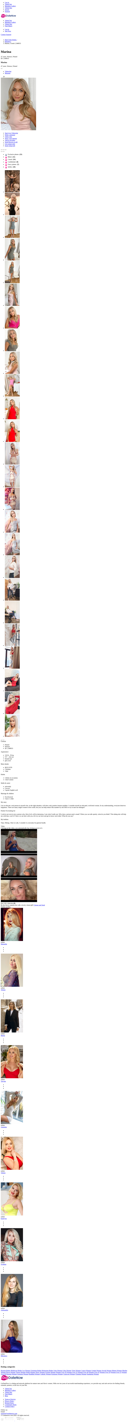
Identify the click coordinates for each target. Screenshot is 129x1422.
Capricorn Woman (69, 1374)
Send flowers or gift (11, 142)
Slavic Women (40, 1372)
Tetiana (3, 990)
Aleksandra (4, 1310)
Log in (7, 2)
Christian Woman (80, 1374)
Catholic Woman (45, 1374)
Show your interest (11, 138)
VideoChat (8, 1388)
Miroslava (4, 1356)
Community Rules (10, 1405)
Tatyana (3, 1081)
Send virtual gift (10, 146)
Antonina (4, 1127)
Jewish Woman (107, 1370)
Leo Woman (26, 1370)
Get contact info (10, 144)
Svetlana (3, 1264)
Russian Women (11, 1374)
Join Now (8, 31)
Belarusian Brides (47, 1370)
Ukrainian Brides (36, 1370)
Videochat (8, 71)
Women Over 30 (61, 1372)
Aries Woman (57, 1370)
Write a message (10, 135)
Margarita (4, 944)
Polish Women (30, 1372)
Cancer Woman (86, 1370)
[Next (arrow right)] (3, 151)
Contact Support (6, 34)
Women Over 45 (94, 1372)
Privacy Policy (9, 1401)
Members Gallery (10, 1390)
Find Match (8, 1394)
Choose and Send (39, 905)
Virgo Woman (76, 1370)
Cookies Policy (10, 1406)
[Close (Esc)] (1, 149)
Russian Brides (5, 1370)
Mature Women (117, 1370)
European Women (57, 1374)
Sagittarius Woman (93, 1374)
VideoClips (8, 1392)
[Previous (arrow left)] (1, 151)
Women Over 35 (72, 1372)
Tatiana (3, 1173)
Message (7, 73)
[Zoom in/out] (5, 149)
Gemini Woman (96, 1370)
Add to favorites (10, 140)
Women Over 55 (116, 1372)
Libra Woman (67, 1370)
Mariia (3, 1035)
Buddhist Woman (34, 1374)
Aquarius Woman (22, 1374)
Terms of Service (10, 1399)
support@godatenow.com (9, 1413)
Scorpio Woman (50, 1372)
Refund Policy (9, 1403)
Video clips (8, 137)
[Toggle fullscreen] (3, 149)
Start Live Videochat (11, 133)
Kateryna (4, 1218)
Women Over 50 (105, 1372)
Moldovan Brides (16, 1370)
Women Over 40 (83, 1372)
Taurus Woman (20, 1372)
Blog (6, 1396)
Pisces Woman (10, 1372)
